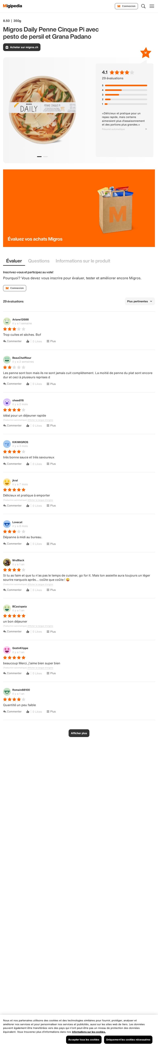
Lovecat (17, 522)
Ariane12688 (20, 319)
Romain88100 (21, 690)
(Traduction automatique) (15, 420)
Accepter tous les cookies (83, 1039)
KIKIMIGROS (20, 442)
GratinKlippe (20, 648)
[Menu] (152, 6)
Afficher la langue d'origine (40, 420)
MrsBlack (18, 560)
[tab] (14, 261)
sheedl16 (18, 400)
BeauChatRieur (21, 358)
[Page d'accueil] (12, 6)
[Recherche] (143, 6)
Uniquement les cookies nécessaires (128, 1039)
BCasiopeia (19, 606)
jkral (15, 480)
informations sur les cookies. (89, 1032)
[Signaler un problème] (146, 129)
